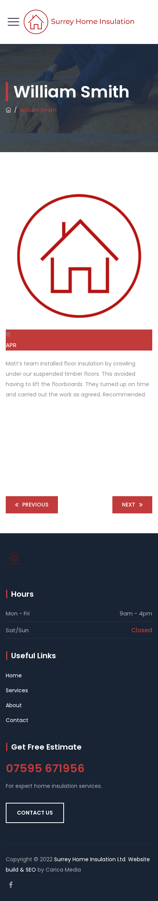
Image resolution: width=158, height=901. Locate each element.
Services (17, 690)
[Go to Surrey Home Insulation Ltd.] (8, 110)
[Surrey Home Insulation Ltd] (79, 22)
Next (128, 504)
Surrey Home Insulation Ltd (89, 859)
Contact (17, 720)
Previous (35, 504)
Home (14, 675)
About (14, 705)
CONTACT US (35, 813)
